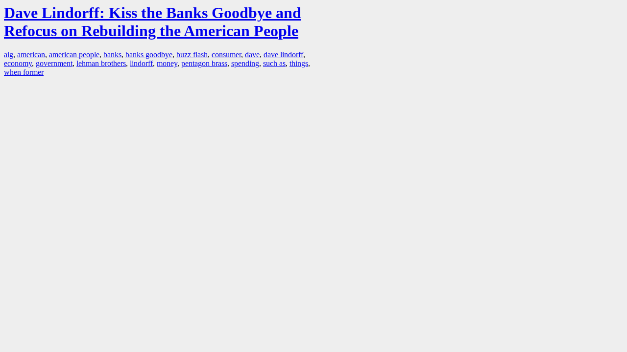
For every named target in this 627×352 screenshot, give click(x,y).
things (298, 63)
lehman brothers (101, 63)
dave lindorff (283, 54)
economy (18, 63)
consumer (226, 54)
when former (24, 72)
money (167, 63)
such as (274, 63)
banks (112, 54)
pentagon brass (204, 63)
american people (74, 54)
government (54, 63)
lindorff (141, 63)
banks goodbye (148, 54)
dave (252, 54)
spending (245, 63)
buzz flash (192, 54)
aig (8, 54)
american (31, 54)
